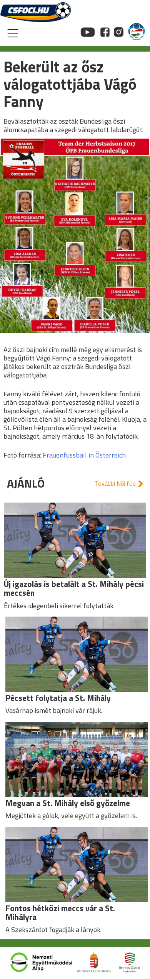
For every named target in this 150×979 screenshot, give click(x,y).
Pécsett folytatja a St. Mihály (58, 698)
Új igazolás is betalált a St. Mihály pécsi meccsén (74, 588)
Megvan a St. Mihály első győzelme (67, 803)
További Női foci (116, 483)
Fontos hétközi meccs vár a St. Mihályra (60, 912)
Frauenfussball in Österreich (84, 455)
